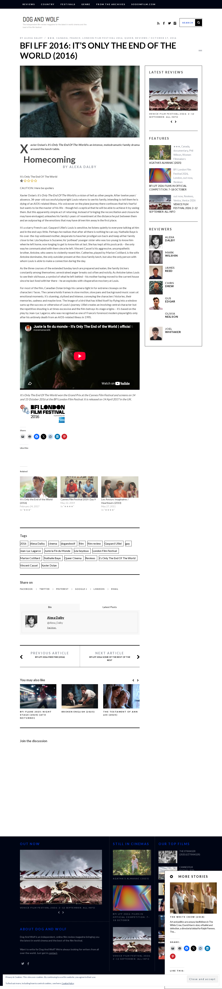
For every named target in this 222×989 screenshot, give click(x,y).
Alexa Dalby (37, 543)
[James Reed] (156, 272)
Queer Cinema (73, 558)
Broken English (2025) (78, 711)
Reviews (29, 4)
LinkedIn (99, 589)
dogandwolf (68, 543)
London (177, 177)
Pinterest (62, 589)
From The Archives (110, 4)
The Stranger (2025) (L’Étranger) (189, 853)
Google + (81, 589)
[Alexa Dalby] (156, 242)
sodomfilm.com (143, 4)
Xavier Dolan (49, 565)
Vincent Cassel (29, 565)
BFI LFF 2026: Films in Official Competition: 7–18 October (168, 187)
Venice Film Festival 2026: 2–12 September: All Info (171, 115)
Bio (50, 607)
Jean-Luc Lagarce (30, 550)
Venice (177, 200)
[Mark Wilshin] (156, 257)
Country (48, 4)
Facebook (26, 589)
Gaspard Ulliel (113, 543)
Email (114, 589)
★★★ (51, 38)
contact (53, 953)
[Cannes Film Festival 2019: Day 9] (79, 487)
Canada (62, 38)
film (81, 543)
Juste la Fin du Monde (57, 550)
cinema (53, 543)
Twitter (45, 589)
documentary (180, 150)
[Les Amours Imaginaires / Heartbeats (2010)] (119, 487)
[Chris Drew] (156, 287)
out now (187, 177)
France (75, 38)
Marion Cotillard (30, 558)
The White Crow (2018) (187, 917)
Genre (85, 4)
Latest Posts (110, 607)
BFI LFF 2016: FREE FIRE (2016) (50, 654)
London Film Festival (105, 550)
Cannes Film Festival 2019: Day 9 (78, 499)
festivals (68, 4)
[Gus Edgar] (156, 303)
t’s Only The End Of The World (117, 558)
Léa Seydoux (81, 550)
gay (127, 543)
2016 (23, 543)
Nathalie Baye (52, 558)
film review (94, 543)
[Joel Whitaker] (156, 333)
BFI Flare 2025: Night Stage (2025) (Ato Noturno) (36, 714)
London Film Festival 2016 (102, 38)
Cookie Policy (68, 983)
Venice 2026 (188, 200)
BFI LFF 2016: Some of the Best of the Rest (109, 656)
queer (129, 38)
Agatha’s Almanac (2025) (165, 162)
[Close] (171, 876)
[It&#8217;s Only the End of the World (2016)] (38, 487)
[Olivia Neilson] (156, 318)
